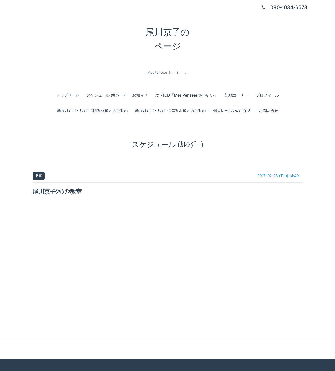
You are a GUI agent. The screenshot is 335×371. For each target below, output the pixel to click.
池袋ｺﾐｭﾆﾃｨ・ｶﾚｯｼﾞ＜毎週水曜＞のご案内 (170, 110)
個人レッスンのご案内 (232, 110)
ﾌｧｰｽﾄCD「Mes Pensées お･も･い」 (186, 95)
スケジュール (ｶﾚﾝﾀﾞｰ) (106, 95)
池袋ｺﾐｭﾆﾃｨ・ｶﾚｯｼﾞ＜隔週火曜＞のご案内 (92, 110)
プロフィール (267, 95)
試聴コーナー (236, 95)
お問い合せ (268, 110)
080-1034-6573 (288, 7)
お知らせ (140, 95)
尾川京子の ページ (167, 39)
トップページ (67, 95)
